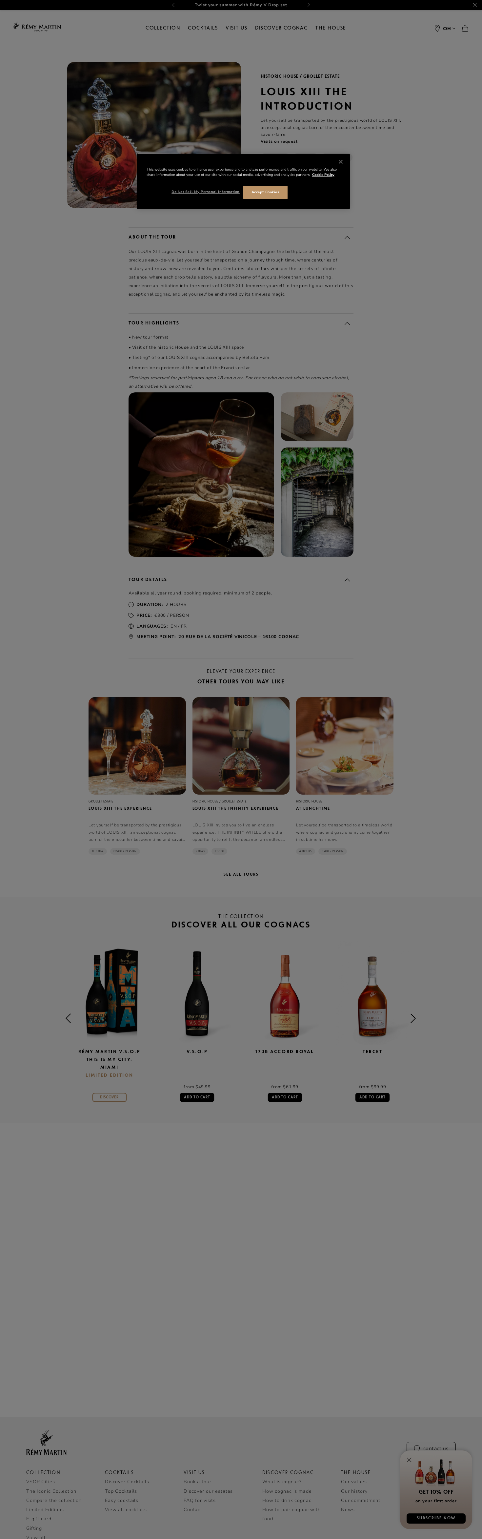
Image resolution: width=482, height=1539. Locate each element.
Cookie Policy (323, 174)
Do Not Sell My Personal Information (205, 191)
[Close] (340, 162)
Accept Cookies (265, 192)
